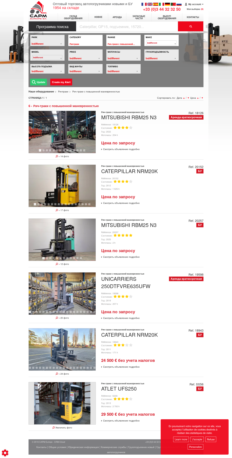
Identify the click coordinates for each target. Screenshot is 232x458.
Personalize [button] (195, 446)
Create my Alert (61, 82)
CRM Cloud (59, 441)
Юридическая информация (83, 447)
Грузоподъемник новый (141, 447)
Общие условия (57, 447)
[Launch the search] (190, 26)
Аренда (117, 17)
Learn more (181, 439)
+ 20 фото (63, 317)
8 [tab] (64, 152)
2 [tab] (44, 152)
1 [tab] (40, 152)
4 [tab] (50, 152)
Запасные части (138, 17)
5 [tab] (54, 152)
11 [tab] (75, 152)
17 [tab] (90, 205)
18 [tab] (88, 313)
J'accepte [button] (197, 439)
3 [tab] (47, 152)
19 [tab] (92, 313)
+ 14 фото (63, 156)
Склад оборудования (73, 17)
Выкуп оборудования (167, 17)
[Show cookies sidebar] (5, 453)
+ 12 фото (63, 264)
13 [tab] (82, 152)
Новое (98, 17)
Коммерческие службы (113, 447)
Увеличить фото (63, 427)
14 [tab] (85, 152)
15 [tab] (83, 205)
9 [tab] (67, 152)
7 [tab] (61, 152)
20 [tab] (88, 369)
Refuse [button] (211, 439)
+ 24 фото (63, 373)
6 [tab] (57, 152)
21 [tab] (92, 369)
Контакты (193, 17)
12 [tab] (78, 152)
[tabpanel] (62, 132)
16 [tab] (87, 205)
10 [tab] (71, 152)
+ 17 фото (63, 210)
